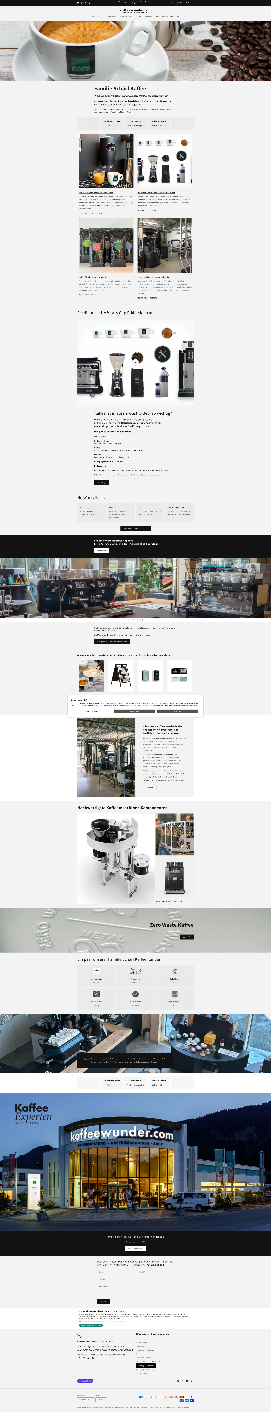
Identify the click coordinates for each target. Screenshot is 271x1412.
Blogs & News (140, 1346)
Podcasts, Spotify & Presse (145, 1350)
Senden (103, 1301)
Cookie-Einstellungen (184, 1407)
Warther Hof (96, 1002)
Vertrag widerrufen (145, 1366)
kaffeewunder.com (87, 1407)
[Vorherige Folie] (128, 620)
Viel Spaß (110, 126)
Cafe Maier (174, 979)
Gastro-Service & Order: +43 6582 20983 (149, 1361)
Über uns (139, 1339)
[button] (79, 10)
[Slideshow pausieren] (142, 620)
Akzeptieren (134, 711)
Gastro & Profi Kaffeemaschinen (169, 901)
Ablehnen (177, 711)
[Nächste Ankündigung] (158, 3)
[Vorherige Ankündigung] (113, 3)
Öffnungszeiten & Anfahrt (144, 1357)
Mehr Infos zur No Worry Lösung (135, 528)
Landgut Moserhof (174, 1002)
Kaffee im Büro (157, 126)
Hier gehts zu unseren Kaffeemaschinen (112, 642)
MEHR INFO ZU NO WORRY (147, 210)
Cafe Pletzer (135, 1002)
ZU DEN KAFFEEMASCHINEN (89, 213)
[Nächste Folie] (137, 620)
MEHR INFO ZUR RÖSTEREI (147, 298)
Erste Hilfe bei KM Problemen (146, 1370)
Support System (141, 1374)
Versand (136, 1407)
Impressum (144, 1407)
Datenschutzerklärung (189, 705)
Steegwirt (135, 979)
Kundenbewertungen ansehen (91, 1325)
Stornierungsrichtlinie (170, 1407)
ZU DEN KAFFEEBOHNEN (88, 295)
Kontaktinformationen (155, 1407)
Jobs (137, 1354)
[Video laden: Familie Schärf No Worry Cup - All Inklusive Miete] (135, 362)
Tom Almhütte (96, 979)
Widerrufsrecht (109, 1407)
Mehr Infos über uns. (135, 1248)
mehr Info (149, 787)
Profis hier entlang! (134, 126)
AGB (131, 1407)
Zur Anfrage (101, 483)
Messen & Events (141, 1343)
